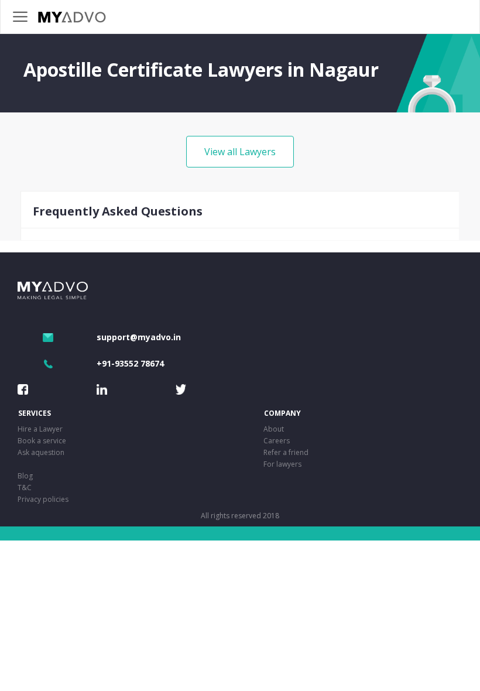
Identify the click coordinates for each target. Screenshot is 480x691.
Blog (25, 476)
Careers (276, 441)
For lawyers (282, 464)
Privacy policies (43, 499)
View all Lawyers (240, 151)
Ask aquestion (41, 452)
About (273, 429)
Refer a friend (285, 452)
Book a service (42, 441)
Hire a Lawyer (40, 429)
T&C (25, 487)
